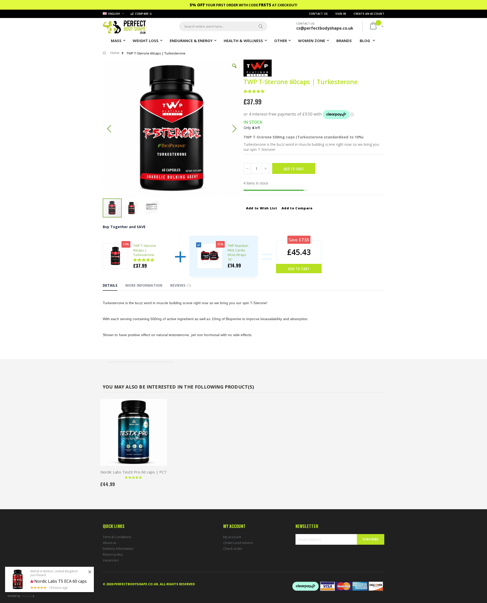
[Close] (90, 572)
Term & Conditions (117, 537)
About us (109, 542)
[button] (234, 70)
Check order (232, 548)
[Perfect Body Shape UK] (124, 26)
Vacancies (110, 560)
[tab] (114, 286)
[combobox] (223, 26)
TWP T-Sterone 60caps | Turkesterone (144, 250)
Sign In (340, 13)
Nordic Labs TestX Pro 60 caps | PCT (133, 471)
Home (114, 52)
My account (232, 537)
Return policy (113, 554)
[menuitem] (344, 40)
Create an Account (369, 13)
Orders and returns (238, 542)
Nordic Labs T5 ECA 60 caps (60, 581)
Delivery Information (118, 548)
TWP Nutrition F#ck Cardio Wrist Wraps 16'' (238, 252)
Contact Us (318, 13)
